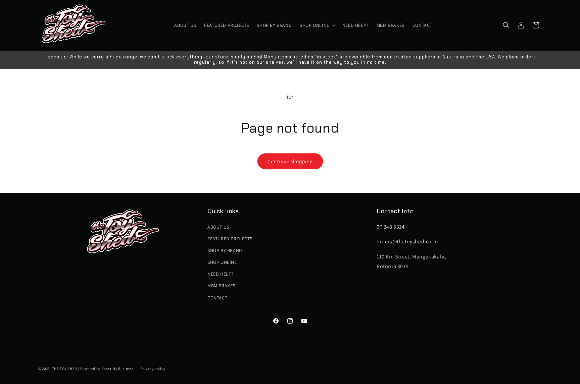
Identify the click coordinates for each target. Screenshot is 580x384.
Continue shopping (290, 161)
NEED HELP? (220, 274)
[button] (317, 25)
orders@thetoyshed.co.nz (408, 241)
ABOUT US (218, 227)
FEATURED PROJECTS (229, 239)
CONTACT (217, 298)
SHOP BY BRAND (224, 250)
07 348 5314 (391, 226)
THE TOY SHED (64, 368)
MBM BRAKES (221, 286)
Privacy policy (152, 368)
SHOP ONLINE (222, 262)
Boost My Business (117, 368)
